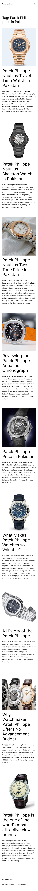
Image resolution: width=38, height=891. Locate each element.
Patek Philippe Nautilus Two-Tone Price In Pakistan (16, 267)
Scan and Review (6, 887)
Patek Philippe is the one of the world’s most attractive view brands (18, 825)
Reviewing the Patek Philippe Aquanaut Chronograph (16, 363)
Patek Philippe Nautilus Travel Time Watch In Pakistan (16, 78)
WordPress (22, 884)
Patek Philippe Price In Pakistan (18, 454)
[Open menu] (34, 4)
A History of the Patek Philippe (17, 633)
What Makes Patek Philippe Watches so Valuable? (16, 542)
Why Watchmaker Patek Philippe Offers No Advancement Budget (16, 726)
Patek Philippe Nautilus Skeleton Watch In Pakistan (17, 171)
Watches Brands (8, 4)
